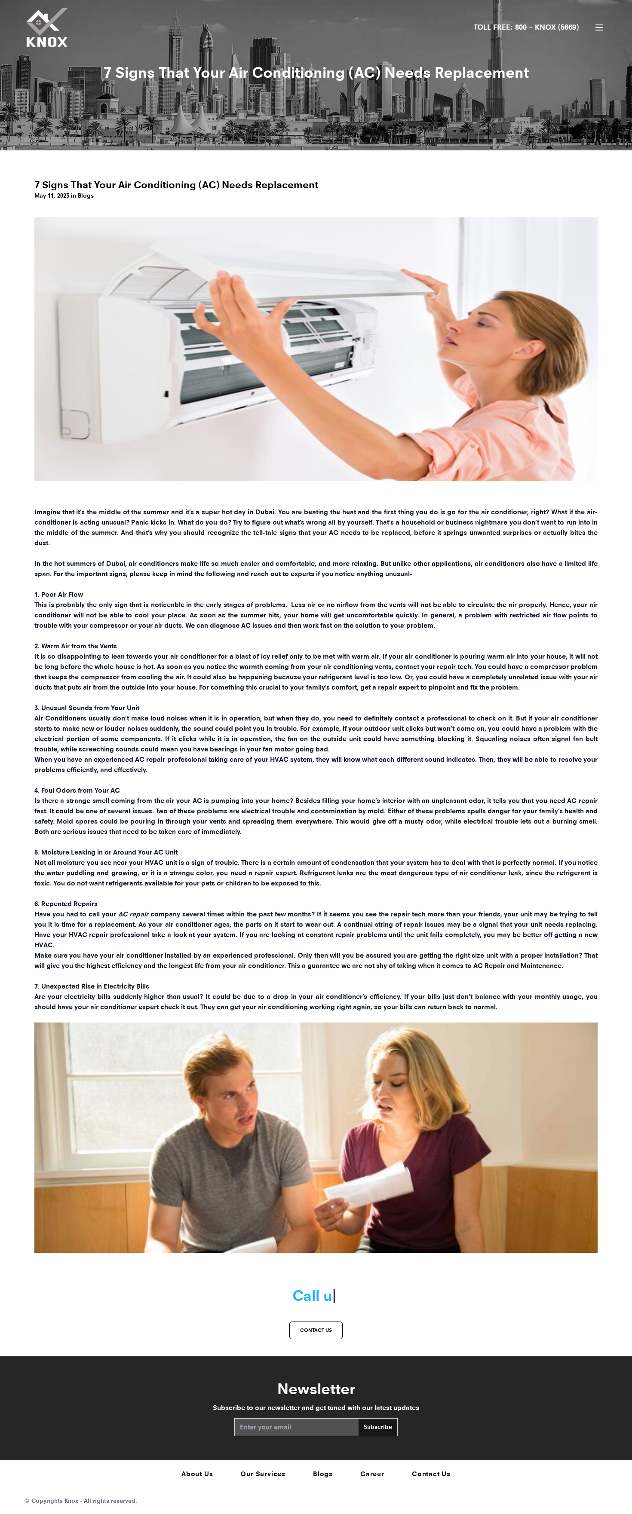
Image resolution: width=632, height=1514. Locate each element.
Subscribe (378, 1427)
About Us (197, 1474)
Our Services (262, 1474)
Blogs (323, 1474)
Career (372, 1474)
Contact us (316, 1330)
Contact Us (431, 1474)
